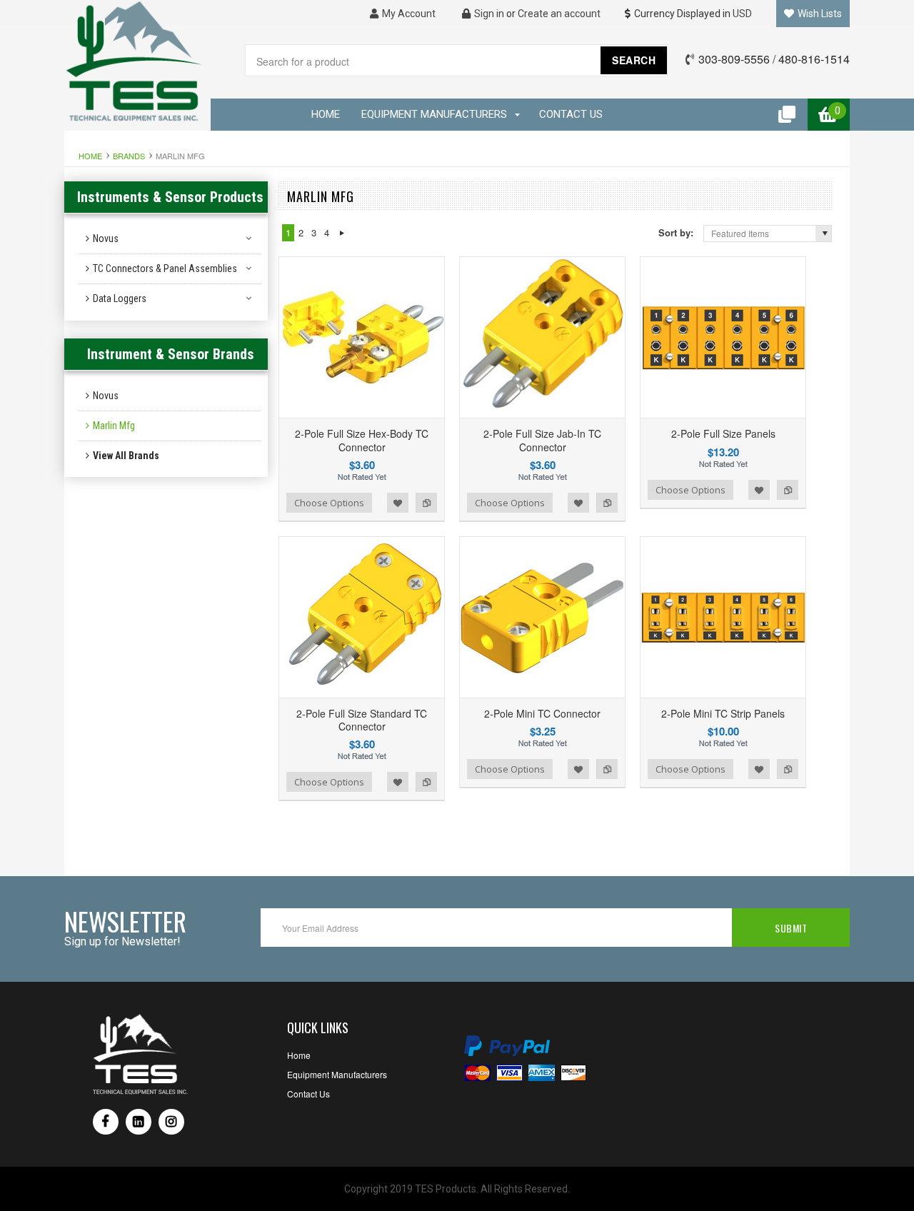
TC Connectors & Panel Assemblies (165, 268)
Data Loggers (119, 298)
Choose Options (329, 502)
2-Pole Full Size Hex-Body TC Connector (361, 439)
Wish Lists (818, 13)
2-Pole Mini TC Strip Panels (723, 713)
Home (90, 155)
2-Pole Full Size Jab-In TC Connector (542, 439)
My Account (408, 13)
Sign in (488, 13)
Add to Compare (426, 503)
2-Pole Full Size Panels (723, 433)
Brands (129, 155)
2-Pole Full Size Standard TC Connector (361, 719)
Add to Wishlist (397, 503)
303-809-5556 (734, 59)
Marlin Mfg (114, 425)
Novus (106, 238)
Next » (341, 232)
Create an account (559, 13)
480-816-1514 (814, 59)
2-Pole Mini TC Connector (542, 713)
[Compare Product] (788, 115)
